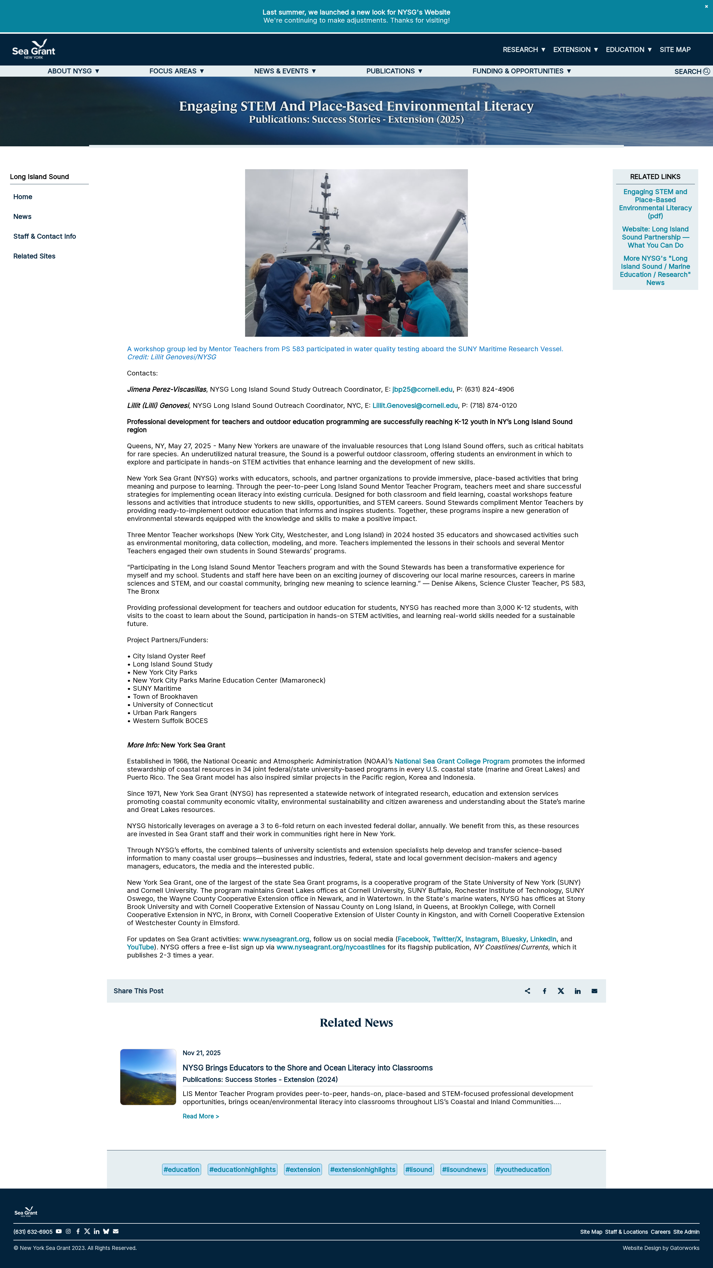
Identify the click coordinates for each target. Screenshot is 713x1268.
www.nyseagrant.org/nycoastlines (331, 947)
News (22, 216)
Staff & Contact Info (44, 236)
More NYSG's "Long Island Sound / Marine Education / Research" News (655, 270)
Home (22, 197)
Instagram (481, 939)
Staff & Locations (626, 1231)
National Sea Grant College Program (452, 761)
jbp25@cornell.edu (423, 389)
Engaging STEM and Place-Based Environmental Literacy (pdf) (655, 204)
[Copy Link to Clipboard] (527, 991)
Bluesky (514, 939)
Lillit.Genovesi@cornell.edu (415, 405)
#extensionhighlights (362, 1169)
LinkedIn (543, 939)
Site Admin (686, 1231)
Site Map (591, 1231)
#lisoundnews (464, 1169)
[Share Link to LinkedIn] (578, 991)
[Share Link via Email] (594, 991)
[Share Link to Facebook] (544, 991)
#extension (303, 1169)
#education (181, 1169)
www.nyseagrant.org (276, 939)
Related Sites (34, 256)
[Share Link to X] (561, 991)
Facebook (413, 939)
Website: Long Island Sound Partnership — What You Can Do (655, 237)
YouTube (140, 947)
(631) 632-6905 (33, 1231)
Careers (661, 1231)
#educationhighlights (242, 1169)
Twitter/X (447, 939)
